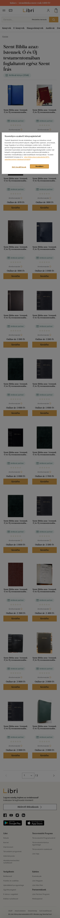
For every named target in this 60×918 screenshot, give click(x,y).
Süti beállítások (19, 167)
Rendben (39, 166)
